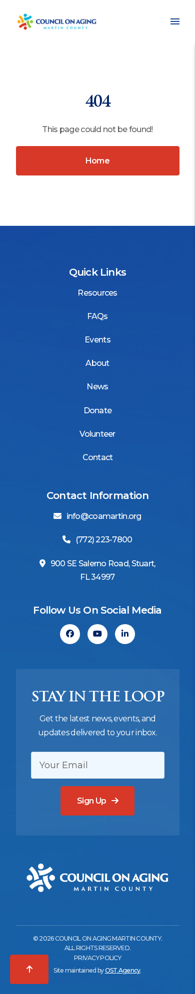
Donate (98, 410)
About (97, 363)
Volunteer (98, 434)
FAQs (97, 316)
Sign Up (91, 801)
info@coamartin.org (104, 516)
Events (97, 339)
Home (98, 161)
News (97, 386)
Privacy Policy (97, 958)
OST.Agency (122, 970)
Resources (98, 293)
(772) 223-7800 (104, 539)
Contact (97, 457)
